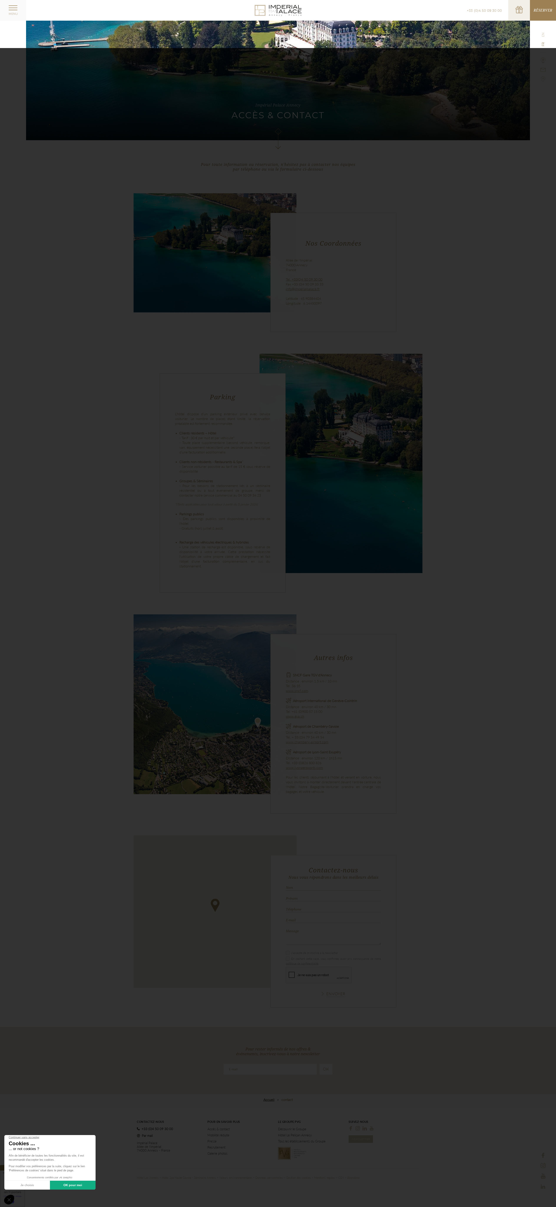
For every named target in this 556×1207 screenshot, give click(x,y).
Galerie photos (217, 1153)
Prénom (292, 898)
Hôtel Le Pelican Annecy (295, 1135)
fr (543, 44)
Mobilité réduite (218, 1135)
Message (292, 931)
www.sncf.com (297, 691)
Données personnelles (269, 1177)
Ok (326, 1069)
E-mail (291, 920)
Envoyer (335, 993)
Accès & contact (218, 1129)
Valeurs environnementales (235, 1177)
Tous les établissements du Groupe (302, 1141)
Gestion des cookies (298, 1177)
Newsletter (361, 1139)
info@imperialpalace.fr (303, 289)
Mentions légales (324, 1177)
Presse (212, 1141)
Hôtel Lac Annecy (148, 1177)
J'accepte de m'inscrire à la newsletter (314, 953)
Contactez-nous (150, 1121)
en (543, 35)
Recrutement (216, 1147)
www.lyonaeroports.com (304, 767)
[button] (215, 905)
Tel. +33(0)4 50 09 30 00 (304, 279)
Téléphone (293, 909)
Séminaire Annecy (205, 1177)
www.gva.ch (295, 716)
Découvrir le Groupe (292, 1129)
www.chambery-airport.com (307, 742)
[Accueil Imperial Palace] (278, 10)
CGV (341, 1177)
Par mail (147, 1135)
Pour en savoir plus (223, 1121)
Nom (289, 887)
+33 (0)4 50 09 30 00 (484, 11)
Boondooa (353, 1177)
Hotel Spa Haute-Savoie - (178, 1177)
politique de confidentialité (302, 963)
